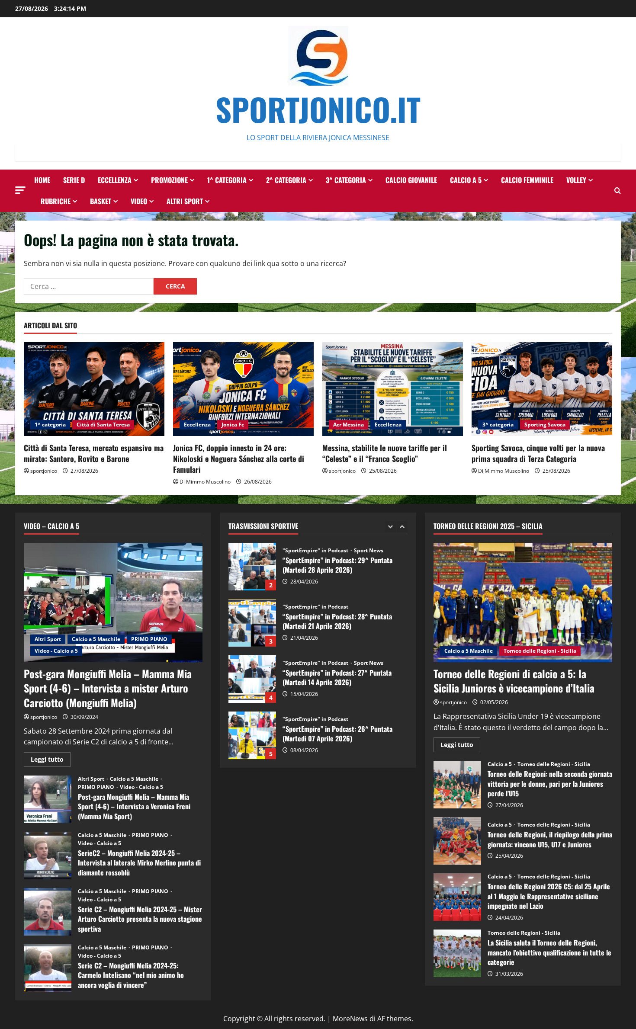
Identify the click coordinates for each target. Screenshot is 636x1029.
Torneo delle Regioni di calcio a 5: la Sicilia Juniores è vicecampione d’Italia (514, 681)
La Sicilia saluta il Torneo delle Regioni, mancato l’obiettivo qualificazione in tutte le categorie (457, 953)
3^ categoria (346, 180)
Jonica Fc (233, 424)
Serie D (74, 180)
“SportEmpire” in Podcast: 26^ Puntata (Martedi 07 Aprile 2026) (252, 679)
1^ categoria (227, 180)
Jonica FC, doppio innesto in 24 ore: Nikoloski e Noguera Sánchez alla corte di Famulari (238, 458)
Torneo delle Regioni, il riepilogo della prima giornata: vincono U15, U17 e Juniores (457, 841)
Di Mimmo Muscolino (205, 481)
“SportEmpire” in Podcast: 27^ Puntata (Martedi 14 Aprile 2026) (252, 623)
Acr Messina (348, 424)
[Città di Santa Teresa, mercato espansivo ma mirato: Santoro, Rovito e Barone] (94, 389)
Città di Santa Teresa (103, 424)
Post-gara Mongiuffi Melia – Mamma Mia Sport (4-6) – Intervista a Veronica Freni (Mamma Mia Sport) (47, 799)
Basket (100, 201)
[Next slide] (402, 526)
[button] (20, 190)
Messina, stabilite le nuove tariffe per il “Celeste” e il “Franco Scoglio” (384, 453)
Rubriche (56, 201)
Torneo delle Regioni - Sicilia (540, 650)
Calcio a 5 (466, 180)
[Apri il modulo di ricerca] (617, 190)
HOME (42, 180)
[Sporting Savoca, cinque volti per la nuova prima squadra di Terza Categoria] (542, 389)
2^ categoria (286, 180)
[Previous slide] (390, 526)
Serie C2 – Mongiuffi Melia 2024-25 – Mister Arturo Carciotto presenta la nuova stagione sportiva (47, 912)
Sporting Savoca (544, 424)
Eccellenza (115, 180)
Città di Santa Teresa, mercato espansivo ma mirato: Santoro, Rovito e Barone (94, 453)
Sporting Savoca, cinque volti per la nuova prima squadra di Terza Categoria (538, 453)
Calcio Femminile (527, 180)
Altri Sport (185, 201)
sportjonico (43, 470)
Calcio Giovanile (411, 180)
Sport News (368, 606)
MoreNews (350, 1018)
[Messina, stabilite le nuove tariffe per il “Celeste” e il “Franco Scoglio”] (392, 389)
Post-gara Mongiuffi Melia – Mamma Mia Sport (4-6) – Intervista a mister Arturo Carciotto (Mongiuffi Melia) (108, 688)
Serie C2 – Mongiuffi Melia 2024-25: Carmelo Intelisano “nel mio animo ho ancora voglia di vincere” (47, 968)
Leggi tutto (51, 761)
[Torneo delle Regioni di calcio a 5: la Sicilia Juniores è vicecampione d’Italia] (523, 602)
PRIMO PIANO (149, 639)
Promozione (169, 180)
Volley (576, 180)
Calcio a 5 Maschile (96, 639)
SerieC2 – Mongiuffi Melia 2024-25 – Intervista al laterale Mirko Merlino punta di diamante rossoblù (47, 855)
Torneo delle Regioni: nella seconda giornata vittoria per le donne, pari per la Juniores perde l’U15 (457, 784)
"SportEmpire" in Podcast (315, 550)
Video (139, 201)
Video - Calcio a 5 (56, 650)
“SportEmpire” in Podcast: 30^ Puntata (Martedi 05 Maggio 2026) (252, 735)
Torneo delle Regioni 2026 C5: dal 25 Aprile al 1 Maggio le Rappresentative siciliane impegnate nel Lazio (457, 897)
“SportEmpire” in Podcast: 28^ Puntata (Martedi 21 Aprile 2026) (252, 566)
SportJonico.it (318, 109)
